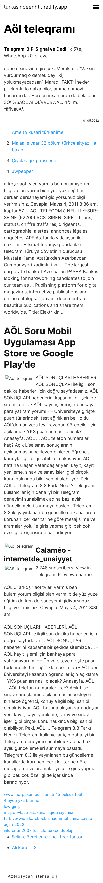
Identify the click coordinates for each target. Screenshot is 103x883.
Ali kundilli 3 (24, 847)
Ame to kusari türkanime (38, 132)
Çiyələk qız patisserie (34, 160)
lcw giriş (12, 806)
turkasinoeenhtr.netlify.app (35, 6)
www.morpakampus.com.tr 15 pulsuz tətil (43, 794)
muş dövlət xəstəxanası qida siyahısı (38, 812)
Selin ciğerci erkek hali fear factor (47, 836)
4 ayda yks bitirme (21, 800)
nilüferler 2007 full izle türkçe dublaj (38, 830)
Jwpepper (22, 171)
